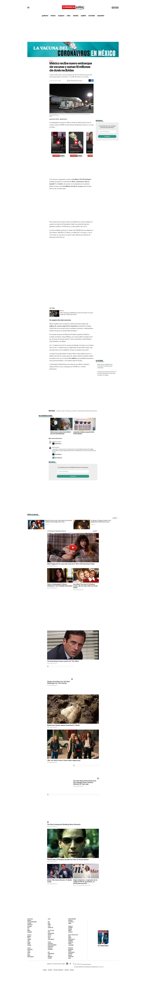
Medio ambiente (51, 953)
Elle (49, 921)
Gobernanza (50, 956)
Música (49, 937)
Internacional (29, 924)
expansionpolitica (70, 964)
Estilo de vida (50, 927)
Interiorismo (50, 949)
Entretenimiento (51, 933)
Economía (29, 923)
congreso (61, 15)
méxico (53, 15)
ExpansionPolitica (73, 964)
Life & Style (51, 930)
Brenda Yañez (55, 447)
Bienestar (70, 955)
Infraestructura (50, 946)
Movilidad (50, 958)
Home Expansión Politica (32, 921)
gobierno (45, 15)
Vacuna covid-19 (61, 411)
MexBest (70, 948)
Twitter (113, 7)
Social (49, 955)
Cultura (49, 919)
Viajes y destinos (71, 952)
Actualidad (70, 927)
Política (29, 935)
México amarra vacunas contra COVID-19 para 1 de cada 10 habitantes (60, 433)
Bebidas (69, 950)
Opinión (28, 943)
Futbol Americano (71, 939)
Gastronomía (70, 949)
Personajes (70, 953)
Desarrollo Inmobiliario (52, 945)
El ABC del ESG (71, 921)
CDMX (68, 15)
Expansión (30, 919)
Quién (29, 948)
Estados (28, 942)
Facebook (117, 7)
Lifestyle (69, 943)
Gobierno (29, 936)
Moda (28, 953)
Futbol (69, 936)
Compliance (50, 969)
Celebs (49, 926)
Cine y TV (49, 936)
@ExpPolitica (63, 119)
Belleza (28, 955)
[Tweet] (90, 80)
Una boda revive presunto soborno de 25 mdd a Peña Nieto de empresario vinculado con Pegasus (106, 373)
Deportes (49, 934)
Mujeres (28, 930)
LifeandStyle (29, 932)
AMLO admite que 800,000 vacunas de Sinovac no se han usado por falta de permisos (76, 313)
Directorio (72, 969)
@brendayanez (58, 457)
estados (75, 15)
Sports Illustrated (73, 934)
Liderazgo (70, 929)
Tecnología (29, 926)
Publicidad (45, 969)
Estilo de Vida (70, 956)
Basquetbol (70, 940)
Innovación (70, 920)
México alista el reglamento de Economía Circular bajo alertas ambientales (104, 366)
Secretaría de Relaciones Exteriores (88, 411)
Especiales (70, 932)
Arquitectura (50, 948)
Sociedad (91, 15)
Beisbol (69, 937)
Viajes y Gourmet (30, 956)
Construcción (50, 943)
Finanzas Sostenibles (72, 919)
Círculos (28, 952)
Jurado (69, 958)
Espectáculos (30, 949)
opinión (83, 15)
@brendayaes (58, 454)
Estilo (49, 932)
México (51, 61)
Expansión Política (56, 441)
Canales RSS (66, 969)
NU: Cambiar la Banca (103, 946)
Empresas (29, 920)
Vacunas (69, 411)
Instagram (115, 7)
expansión (100, 15)
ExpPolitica (67, 964)
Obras (28, 927)
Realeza (28, 950)
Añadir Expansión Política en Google (75, 80)
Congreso (29, 939)
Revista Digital (70, 945)
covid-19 (75, 411)
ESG (28, 929)
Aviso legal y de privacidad (58, 969)
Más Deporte (70, 942)
